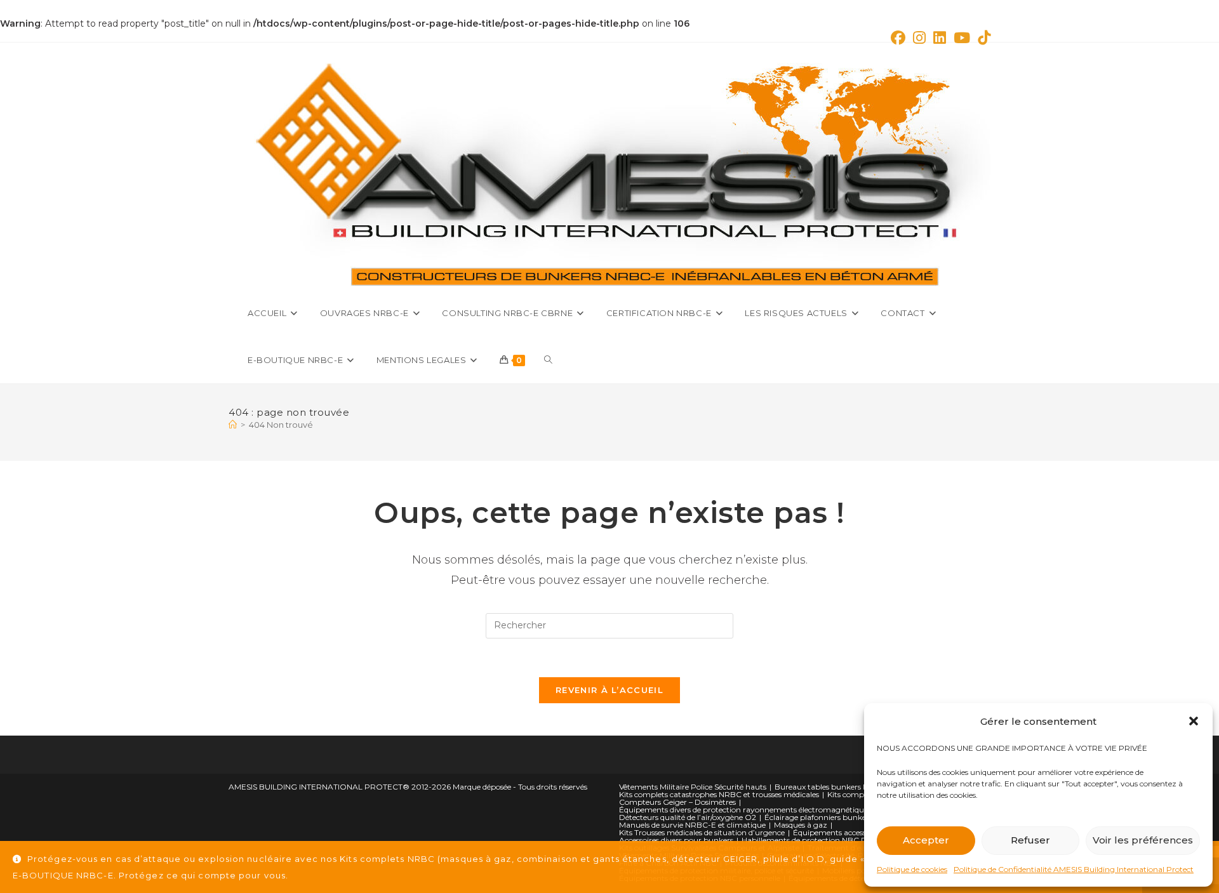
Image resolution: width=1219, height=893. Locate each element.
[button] (1193, 721)
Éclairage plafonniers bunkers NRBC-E (834, 817)
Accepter (926, 840)
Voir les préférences (1143, 840)
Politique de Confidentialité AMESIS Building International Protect (1074, 869)
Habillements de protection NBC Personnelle (822, 840)
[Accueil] (233, 425)
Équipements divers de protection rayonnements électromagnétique (743, 809)
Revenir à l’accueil (609, 690)
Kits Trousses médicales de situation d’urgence (702, 832)
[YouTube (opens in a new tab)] (962, 37)
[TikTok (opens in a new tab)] (982, 37)
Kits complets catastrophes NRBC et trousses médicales (719, 794)
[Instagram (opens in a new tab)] (919, 37)
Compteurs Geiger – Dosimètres (677, 802)
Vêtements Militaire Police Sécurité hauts (692, 786)
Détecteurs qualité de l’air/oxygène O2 (687, 817)
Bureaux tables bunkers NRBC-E (834, 786)
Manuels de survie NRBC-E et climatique (692, 825)
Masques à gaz (800, 825)
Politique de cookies (912, 869)
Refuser (1030, 840)
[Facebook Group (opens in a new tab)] (898, 37)
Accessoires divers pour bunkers (676, 840)
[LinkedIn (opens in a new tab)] (939, 37)
